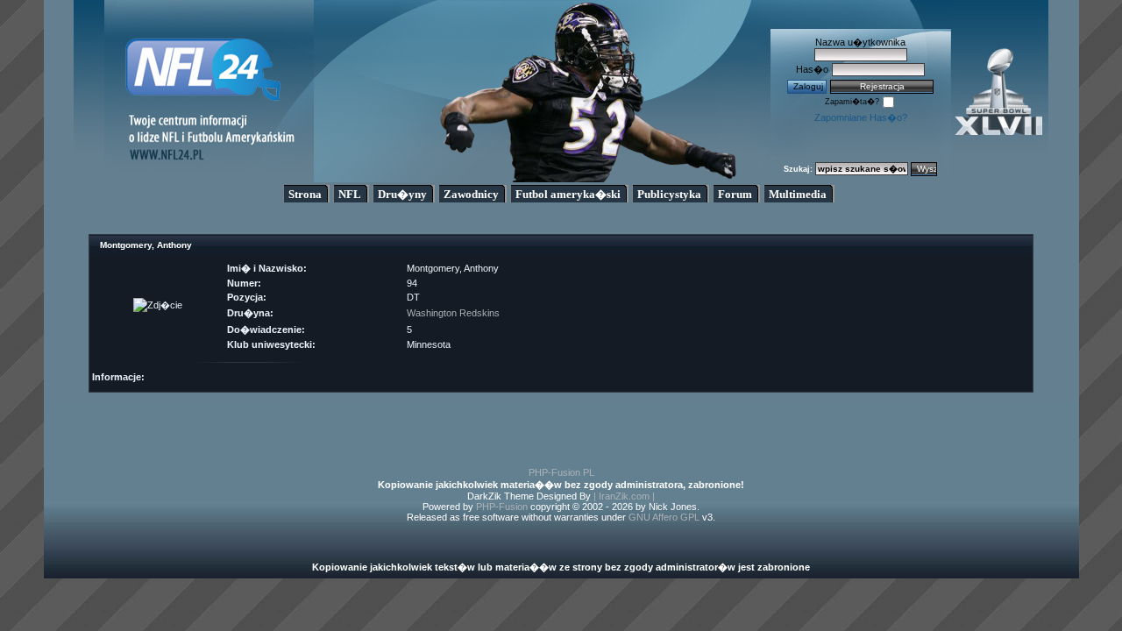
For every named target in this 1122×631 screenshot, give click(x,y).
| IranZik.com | (624, 496)
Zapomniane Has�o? (860, 117)
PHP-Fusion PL (561, 472)
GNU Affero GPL (663, 517)
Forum (735, 194)
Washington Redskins (453, 313)
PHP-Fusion (502, 506)
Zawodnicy (471, 194)
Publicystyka (669, 194)
